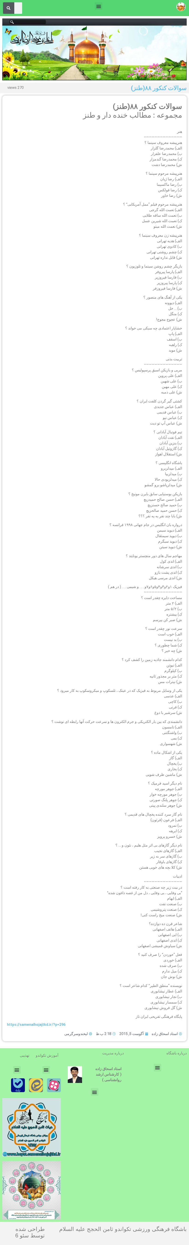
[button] (98, 6)
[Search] (8, 8)
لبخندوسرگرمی (76, 1034)
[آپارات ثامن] (54, 1085)
